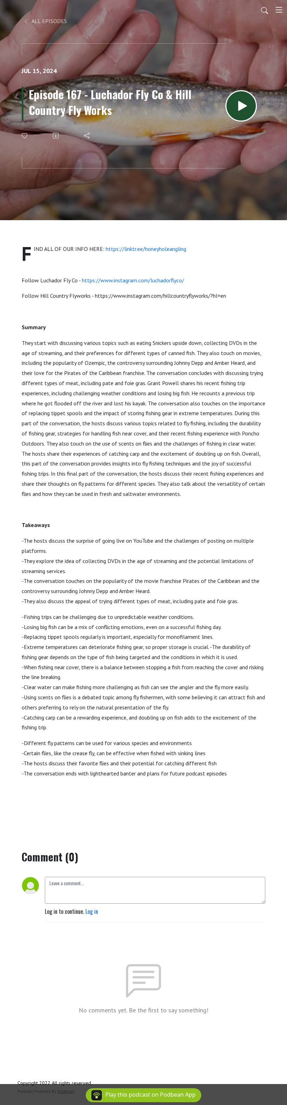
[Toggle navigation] (279, 9)
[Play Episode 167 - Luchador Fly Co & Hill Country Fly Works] (241, 106)
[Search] (264, 10)
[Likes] (25, 135)
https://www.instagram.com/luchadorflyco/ (133, 280)
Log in (91, 911)
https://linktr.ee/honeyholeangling (146, 248)
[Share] (87, 135)
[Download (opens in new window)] (56, 135)
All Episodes (48, 20)
